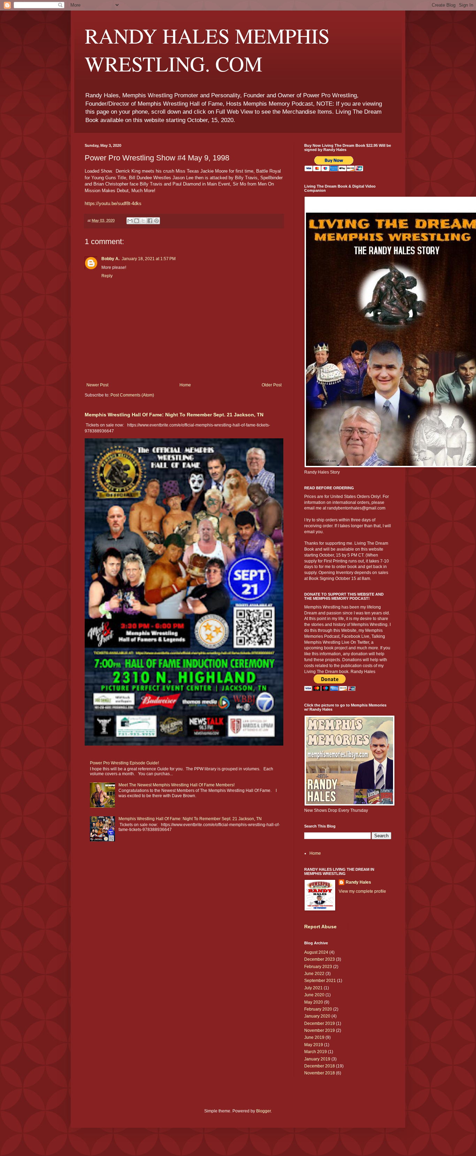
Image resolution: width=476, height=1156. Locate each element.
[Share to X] (143, 220)
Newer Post (97, 385)
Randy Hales (358, 882)
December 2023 (319, 959)
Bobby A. (110, 258)
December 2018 (319, 1066)
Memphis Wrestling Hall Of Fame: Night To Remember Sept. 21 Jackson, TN (174, 414)
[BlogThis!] (136, 220)
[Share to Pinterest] (156, 220)
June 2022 (314, 973)
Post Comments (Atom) (132, 395)
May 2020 (313, 1002)
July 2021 (313, 987)
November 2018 (319, 1073)
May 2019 (313, 1044)
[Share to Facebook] (149, 220)
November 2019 (319, 1030)
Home (185, 385)
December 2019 (319, 1023)
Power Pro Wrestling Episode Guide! (124, 763)
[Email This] (129, 220)
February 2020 (318, 1009)
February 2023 (318, 966)
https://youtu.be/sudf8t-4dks (113, 203)
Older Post (272, 385)
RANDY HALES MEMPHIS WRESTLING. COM (207, 49)
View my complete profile (362, 891)
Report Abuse (320, 926)
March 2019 (315, 1051)
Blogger (263, 1111)
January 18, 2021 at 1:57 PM (149, 258)
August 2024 (316, 952)
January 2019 (317, 1059)
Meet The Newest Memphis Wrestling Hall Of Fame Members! (176, 785)
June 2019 (314, 1037)
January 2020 (317, 1016)
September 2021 (320, 980)
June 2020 (314, 994)
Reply (107, 275)
